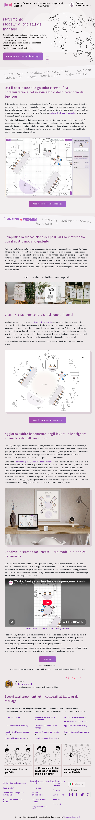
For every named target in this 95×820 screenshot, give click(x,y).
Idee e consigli (37, 788)
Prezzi (34, 783)
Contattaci (57, 804)
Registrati (87, 5)
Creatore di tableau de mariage (17, 726)
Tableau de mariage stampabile (76, 732)
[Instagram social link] (71, 794)
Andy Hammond (23, 684)
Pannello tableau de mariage (46, 738)
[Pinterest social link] (88, 794)
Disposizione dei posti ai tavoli (76, 722)
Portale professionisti (37, 794)
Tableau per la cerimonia (74, 717)
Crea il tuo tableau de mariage (47, 204)
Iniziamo (47, 659)
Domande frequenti (56, 784)
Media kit (56, 800)
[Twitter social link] (82, 794)
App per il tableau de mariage (76, 726)
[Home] (8, 5)
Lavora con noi (58, 795)
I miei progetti (8, 788)
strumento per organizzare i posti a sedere (34, 462)
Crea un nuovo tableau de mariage (23, 56)
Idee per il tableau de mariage (47, 732)
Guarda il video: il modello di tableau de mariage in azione (47, 629)
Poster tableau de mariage (15, 738)
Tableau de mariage (12, 717)
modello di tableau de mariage (62, 113)
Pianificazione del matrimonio (14, 783)
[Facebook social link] (76, 794)
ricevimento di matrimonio (41, 322)
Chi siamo (56, 790)
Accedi (78, 5)
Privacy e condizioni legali (71, 817)
